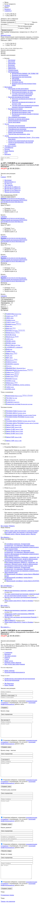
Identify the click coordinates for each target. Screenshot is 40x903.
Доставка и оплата (10, 656)
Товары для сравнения (8, 901)
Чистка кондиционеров (11, 680)
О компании (8, 652)
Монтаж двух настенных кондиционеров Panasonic (20, 597)
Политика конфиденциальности (14, 672)
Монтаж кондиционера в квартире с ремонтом (19, 590)
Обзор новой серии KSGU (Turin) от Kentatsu (18, 600)
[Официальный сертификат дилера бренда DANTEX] (21, 581)
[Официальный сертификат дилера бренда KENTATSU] (21, 579)
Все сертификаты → (7, 585)
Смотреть (4, 216)
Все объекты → (6, 537)
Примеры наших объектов (12, 662)
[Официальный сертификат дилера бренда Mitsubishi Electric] (21, 576)
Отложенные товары (7, 895)
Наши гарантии (9, 670)
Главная (3, 177)
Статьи (6, 659)
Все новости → (6, 627)
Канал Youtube (9, 685)
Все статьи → (5, 605)
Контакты (7, 654)
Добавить (12, 526)
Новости (7, 657)
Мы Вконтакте (9, 683)
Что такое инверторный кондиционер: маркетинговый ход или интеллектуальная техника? (21, 594)
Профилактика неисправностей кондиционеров (19, 678)
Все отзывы (4, 526)
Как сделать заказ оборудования (14, 664)
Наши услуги (8, 661)
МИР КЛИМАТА (10, 620)
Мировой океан (6, 35)
